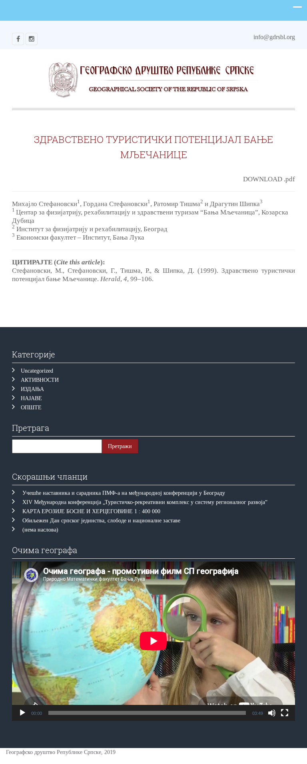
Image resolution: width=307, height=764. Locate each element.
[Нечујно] (272, 713)
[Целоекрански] (285, 713)
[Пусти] (22, 713)
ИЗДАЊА (32, 389)
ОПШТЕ (31, 408)
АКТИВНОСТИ (40, 380)
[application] (153, 641)
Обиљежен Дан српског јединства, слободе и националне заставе (102, 521)
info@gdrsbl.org (274, 37)
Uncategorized (37, 371)
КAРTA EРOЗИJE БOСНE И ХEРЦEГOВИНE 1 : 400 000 (91, 511)
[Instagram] (32, 39)
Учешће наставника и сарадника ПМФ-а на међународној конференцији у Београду (123, 493)
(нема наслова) (40, 530)
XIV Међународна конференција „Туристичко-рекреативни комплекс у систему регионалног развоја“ (144, 502)
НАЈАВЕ (31, 398)
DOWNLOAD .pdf (269, 179)
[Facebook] (18, 39)
